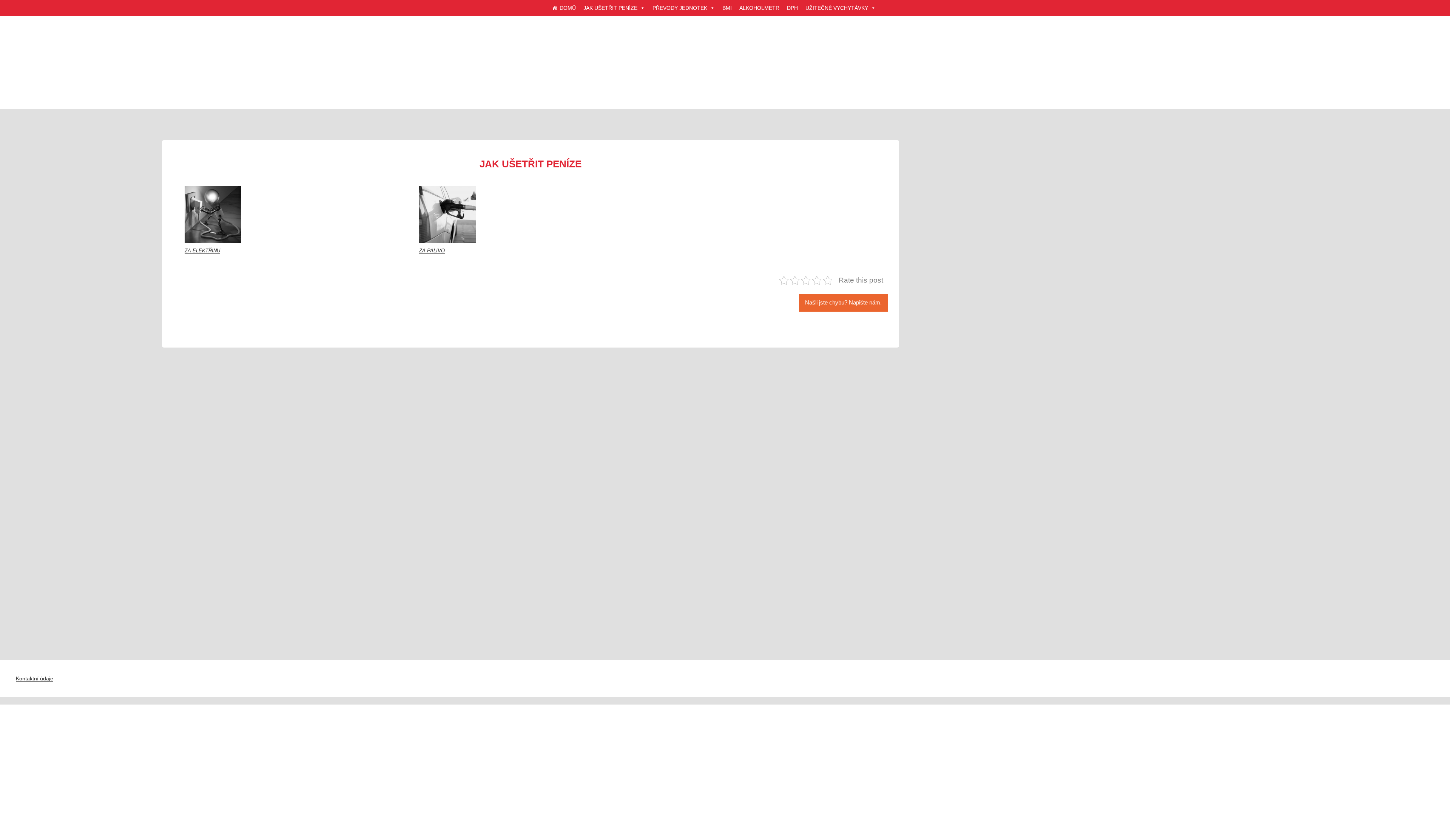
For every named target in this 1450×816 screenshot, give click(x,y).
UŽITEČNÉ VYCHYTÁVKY (836, 8)
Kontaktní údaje (34, 678)
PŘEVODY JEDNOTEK (679, 8)
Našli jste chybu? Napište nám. (843, 302)
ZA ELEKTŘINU (202, 250)
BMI (727, 8)
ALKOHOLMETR (759, 8)
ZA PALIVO (432, 250)
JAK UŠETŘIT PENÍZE (610, 8)
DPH (792, 8)
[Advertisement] (725, 72)
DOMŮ (568, 8)
